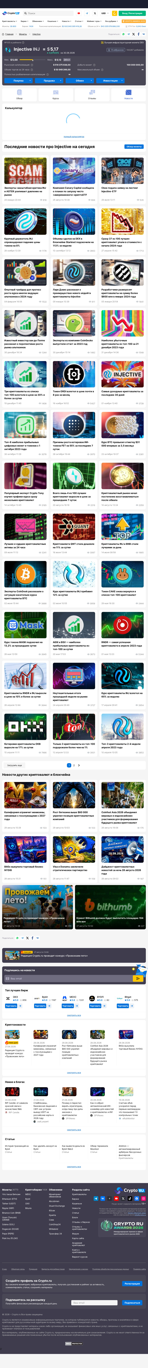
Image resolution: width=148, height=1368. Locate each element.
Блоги (75, 1217)
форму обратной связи (137, 1213)
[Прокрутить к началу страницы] (141, 1350)
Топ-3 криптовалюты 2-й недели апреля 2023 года (120, 745)
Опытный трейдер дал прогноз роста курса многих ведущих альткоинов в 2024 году (22, 293)
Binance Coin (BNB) (11, 1213)
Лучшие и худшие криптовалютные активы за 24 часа (25, 545)
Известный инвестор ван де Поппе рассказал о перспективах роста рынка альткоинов (24, 344)
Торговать (11, 1006)
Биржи (23, 21)
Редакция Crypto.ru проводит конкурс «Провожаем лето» (54, 955)
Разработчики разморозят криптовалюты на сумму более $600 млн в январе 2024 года (119, 293)
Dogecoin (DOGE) (10, 1229)
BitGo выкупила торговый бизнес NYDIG (23, 868)
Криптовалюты (8, 21)
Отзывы (92, 98)
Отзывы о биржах (81, 1222)
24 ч (66, 59)
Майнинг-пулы (93, 21)
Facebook (138, 34)
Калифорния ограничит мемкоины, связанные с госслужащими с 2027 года (24, 816)
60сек (52, 1210)
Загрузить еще (14, 765)
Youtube (78, 13)
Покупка (18, 80)
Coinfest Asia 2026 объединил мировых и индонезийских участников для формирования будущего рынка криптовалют (119, 817)
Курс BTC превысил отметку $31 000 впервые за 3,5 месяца (120, 444)
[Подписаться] (138, 978)
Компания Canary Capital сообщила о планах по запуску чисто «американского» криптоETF (73, 191)
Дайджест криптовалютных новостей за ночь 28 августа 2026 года (121, 870)
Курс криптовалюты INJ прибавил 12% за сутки (72, 593)
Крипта (52, 1215)
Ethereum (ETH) (9, 1199)
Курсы (56, 98)
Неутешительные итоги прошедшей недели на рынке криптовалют (70, 697)
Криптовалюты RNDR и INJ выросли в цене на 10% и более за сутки (25, 695)
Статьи (78, 21)
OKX (15, 997)
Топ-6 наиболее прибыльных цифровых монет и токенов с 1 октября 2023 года (22, 446)
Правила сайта (139, 1269)
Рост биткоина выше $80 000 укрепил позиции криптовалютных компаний (73, 816)
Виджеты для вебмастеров (53, 1269)
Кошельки (52, 21)
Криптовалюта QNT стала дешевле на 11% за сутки (73, 545)
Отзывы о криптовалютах (79, 1227)
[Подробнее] (23, 42)
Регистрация (135, 13)
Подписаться (132, 1302)
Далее (79, 765)
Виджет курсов (79, 1257)
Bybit (45, 997)
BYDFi (100, 997)
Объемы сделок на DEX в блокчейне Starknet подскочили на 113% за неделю (73, 242)
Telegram (86, 13)
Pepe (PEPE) (8, 1233)
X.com (133, 34)
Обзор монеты (134, 146)
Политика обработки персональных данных (110, 1269)
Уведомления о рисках (78, 1269)
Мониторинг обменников (55, 1195)
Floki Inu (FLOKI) (10, 1238)
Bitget (128, 997)
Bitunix (28, 1208)
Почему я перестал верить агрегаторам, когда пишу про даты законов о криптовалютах (72, 1109)
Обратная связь (18, 1269)
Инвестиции (110, 80)
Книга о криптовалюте (79, 1251)
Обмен (80, 80)
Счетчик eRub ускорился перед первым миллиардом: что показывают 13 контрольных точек (130, 1109)
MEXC (73, 997)
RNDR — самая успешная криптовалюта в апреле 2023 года (121, 644)
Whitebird (53, 1229)
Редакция (33, 1269)
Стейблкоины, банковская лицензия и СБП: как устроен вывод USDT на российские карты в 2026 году (45, 1110)
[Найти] (25, 13)
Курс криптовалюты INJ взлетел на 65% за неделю (122, 695)
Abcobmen (54, 1201)
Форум (75, 1233)
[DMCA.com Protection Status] (74, 1343)
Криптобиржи (33, 1189)
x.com (95, 13)
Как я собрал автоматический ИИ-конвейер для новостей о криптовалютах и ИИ (102, 1107)
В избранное (117, 50)
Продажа (49, 80)
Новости (65, 21)
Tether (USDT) (9, 1203)
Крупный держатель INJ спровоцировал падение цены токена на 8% (22, 242)
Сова (51, 1219)
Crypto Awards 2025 (135, 21)
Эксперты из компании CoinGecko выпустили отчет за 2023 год (73, 342)
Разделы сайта (81, 1189)
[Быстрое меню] (114, 13)
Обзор (19, 98)
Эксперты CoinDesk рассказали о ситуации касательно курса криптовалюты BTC (24, 595)
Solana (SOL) (8, 1224)
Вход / (125, 13)
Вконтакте (143, 34)
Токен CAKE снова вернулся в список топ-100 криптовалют (118, 593)
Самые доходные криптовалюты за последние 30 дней (122, 393)
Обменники (37, 21)
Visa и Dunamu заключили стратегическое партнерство (70, 868)
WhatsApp (123, 34)
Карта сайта (78, 1238)
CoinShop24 (55, 1224)
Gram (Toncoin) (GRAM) (9, 1218)
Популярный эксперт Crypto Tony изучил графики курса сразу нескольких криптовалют (24, 496)
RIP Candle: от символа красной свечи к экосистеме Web (16, 1106)
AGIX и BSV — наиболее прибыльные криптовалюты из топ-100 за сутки (71, 646)
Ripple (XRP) (8, 1208)
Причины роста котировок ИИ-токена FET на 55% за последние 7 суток (73, 446)
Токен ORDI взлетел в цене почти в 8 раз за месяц (73, 393)
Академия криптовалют (78, 1244)
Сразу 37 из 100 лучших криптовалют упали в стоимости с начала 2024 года (121, 242)
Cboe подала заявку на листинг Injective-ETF (119, 189)
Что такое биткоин (11, 1194)
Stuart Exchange (57, 1206)
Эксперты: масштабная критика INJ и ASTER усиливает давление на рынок (25, 191)
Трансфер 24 (55, 1233)
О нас (4, 1269)
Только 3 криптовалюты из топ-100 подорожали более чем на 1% (74, 745)
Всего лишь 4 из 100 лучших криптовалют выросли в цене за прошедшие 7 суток (72, 496)
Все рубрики (110, 21)
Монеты (7, 1189)
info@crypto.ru (140, 1215)
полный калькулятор (74, 136)
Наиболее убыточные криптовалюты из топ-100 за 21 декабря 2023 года (120, 344)
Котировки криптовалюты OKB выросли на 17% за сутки (22, 745)
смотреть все (74, 1015)
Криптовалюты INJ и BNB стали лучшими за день (119, 545)
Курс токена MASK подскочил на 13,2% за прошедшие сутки (23, 644)
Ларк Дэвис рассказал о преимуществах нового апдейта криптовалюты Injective (72, 293)
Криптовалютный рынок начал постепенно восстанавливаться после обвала (119, 496)
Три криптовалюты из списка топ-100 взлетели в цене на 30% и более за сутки (24, 395)
